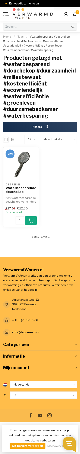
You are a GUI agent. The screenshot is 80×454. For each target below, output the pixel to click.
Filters (37, 127)
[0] (74, 14)
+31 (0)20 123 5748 (25, 320)
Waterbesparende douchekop (21, 190)
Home (7, 37)
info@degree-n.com (25, 332)
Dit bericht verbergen (27, 446)
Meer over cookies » (59, 446)
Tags (20, 37)
